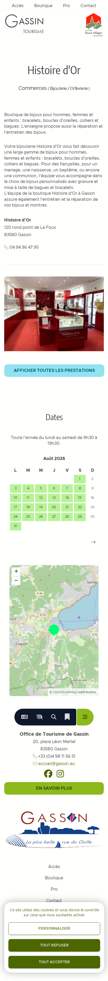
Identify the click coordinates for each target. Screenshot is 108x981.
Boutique (43, 6)
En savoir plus (54, 788)
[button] (93, 542)
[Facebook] (48, 773)
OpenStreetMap (65, 692)
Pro (66, 6)
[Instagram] (60, 773)
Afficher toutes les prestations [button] (54, 370)
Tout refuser (54, 945)
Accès (18, 6)
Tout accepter (54, 962)
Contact (88, 6)
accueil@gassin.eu (56, 764)
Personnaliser (54, 928)
